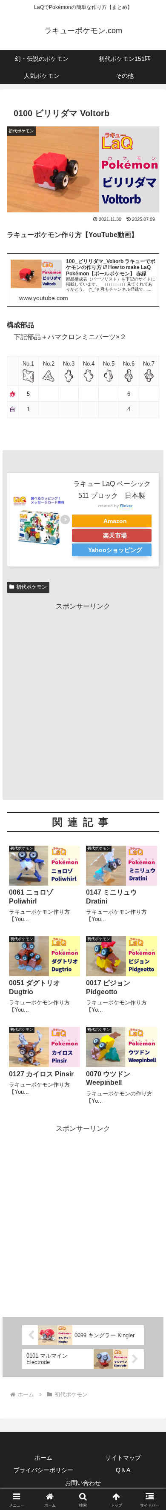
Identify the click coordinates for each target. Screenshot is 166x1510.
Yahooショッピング (115, 549)
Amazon (115, 521)
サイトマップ (123, 1457)
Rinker (126, 505)
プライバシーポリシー (43, 1470)
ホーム (43, 1457)
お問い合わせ (83, 1482)
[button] (149, 1194)
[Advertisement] (83, 696)
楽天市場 (115, 535)
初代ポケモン (31, 587)
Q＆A (123, 1470)
